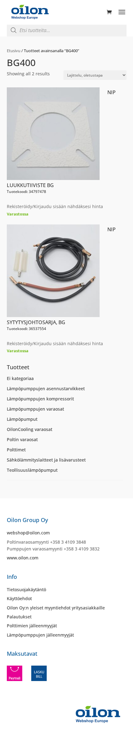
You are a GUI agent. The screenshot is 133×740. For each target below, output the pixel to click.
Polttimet (16, 450)
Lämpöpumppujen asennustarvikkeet (46, 388)
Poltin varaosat (22, 439)
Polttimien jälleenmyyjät (32, 626)
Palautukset (19, 617)
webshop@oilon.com (28, 533)
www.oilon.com (22, 558)
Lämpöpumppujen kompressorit (40, 399)
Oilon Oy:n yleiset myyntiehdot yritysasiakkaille (56, 608)
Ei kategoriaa (20, 378)
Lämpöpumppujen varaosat (35, 409)
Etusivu (13, 50)
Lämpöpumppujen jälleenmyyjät (40, 635)
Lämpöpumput (22, 419)
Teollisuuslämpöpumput (32, 470)
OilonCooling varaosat (29, 429)
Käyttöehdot (19, 598)
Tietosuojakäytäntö (26, 589)
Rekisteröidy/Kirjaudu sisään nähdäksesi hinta (55, 206)
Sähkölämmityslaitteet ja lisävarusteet (46, 460)
